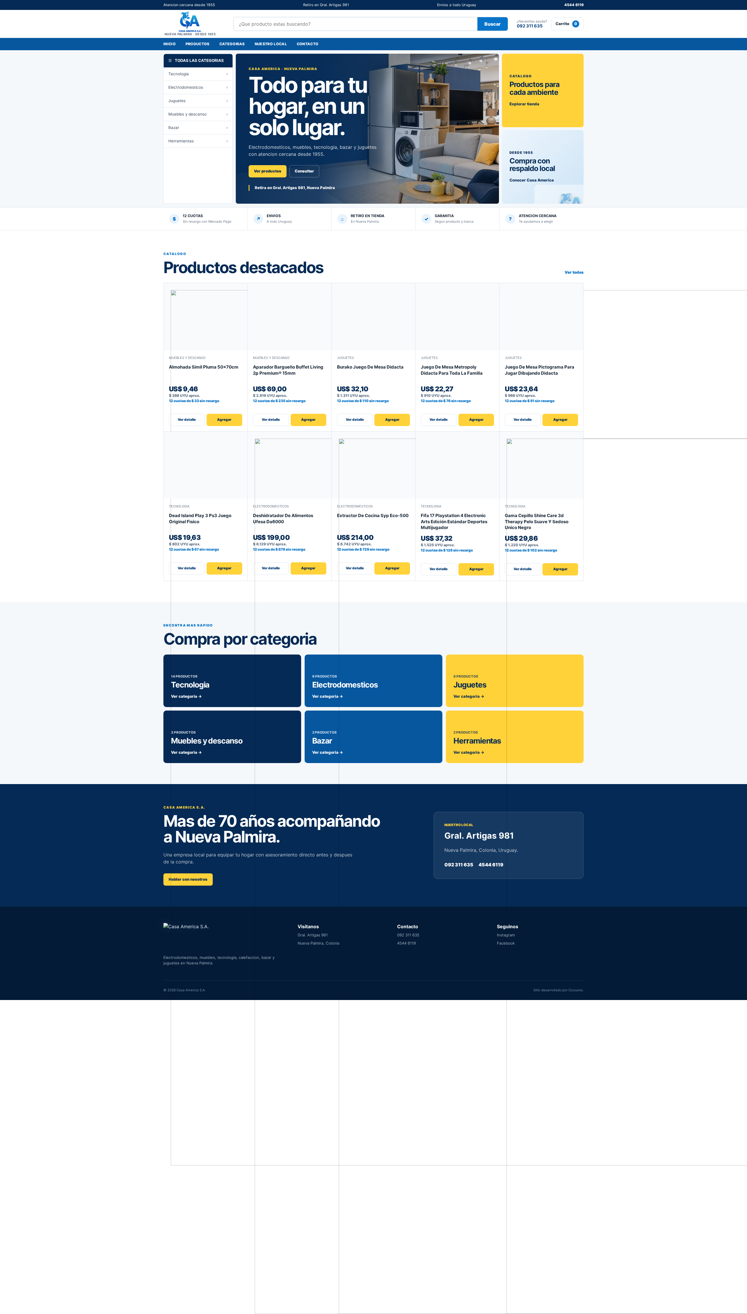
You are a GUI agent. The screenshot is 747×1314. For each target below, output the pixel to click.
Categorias (232, 44)
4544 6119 (574, 5)
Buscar (492, 24)
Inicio (169, 44)
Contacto (308, 44)
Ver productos (267, 171)
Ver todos (574, 272)
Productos (198, 44)
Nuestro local (271, 44)
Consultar (304, 171)
